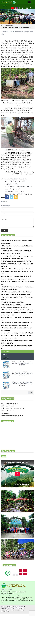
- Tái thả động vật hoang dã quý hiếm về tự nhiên (12, 302)
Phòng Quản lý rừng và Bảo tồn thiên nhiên (15, 186)
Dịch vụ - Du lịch (16, 608)
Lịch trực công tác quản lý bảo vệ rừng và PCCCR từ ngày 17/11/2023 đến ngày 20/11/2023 (22, 384)
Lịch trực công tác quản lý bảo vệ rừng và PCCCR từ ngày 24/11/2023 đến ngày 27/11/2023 (22, 373)
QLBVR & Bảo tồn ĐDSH (18, 606)
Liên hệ (23, 608)
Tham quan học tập (9, 189)
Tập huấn (29, 186)
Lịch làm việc (6, 351)
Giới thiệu (9, 606)
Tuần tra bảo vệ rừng (10, 194)
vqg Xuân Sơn (28, 194)
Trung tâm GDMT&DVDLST (11, 191)
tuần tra (22, 191)
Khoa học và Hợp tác (6, 608)
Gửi (4, 230)
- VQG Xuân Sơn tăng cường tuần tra (9, 338)
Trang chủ (3, 606)
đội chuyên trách (23, 178)
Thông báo (5, 358)
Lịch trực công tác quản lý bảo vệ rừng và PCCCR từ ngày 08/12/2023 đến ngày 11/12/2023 (22, 363)
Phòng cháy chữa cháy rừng (11, 184)
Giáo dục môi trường (15, 181)
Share (3, 197)
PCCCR (23, 181)
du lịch (6, 181)
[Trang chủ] (1, 25)
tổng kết (18, 189)
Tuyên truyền (20, 194)
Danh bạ (5, 354)
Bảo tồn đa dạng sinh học (11, 178)
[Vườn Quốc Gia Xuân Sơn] (17, 16)
